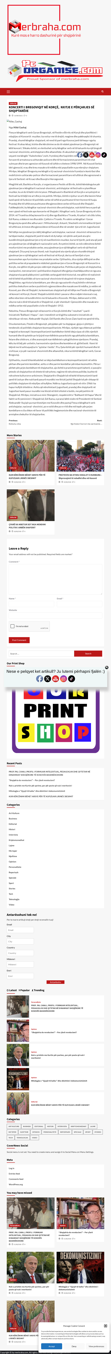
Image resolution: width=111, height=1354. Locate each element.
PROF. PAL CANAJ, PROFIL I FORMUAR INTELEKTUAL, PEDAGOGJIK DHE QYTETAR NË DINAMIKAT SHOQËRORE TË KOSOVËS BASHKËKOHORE (49, 773)
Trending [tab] (38, 990)
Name (12, 598)
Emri (9, 970)
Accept (52, 1346)
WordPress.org (16, 1184)
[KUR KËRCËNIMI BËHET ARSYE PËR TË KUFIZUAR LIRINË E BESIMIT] (31, 456)
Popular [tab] (25, 990)
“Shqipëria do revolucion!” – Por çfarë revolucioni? (32, 780)
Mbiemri (11, 959)
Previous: (15, 422)
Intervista (13, 834)
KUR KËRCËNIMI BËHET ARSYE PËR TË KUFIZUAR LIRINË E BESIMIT (27, 476)
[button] (105, 1326)
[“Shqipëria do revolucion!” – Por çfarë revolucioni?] (18, 1030)
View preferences (96, 1346)
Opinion (12, 861)
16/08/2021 (18, 116)
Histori (12, 829)
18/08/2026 (17, 531)
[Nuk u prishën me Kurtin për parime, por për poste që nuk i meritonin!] (18, 1054)
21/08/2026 (17, 1244)
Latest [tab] (13, 990)
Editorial (13, 103)
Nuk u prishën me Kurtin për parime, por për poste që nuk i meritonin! (40, 785)
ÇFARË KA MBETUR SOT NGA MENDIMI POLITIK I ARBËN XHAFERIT (27, 526)
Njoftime (13, 856)
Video (11, 904)
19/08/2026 (17, 482)
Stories (12, 888)
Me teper (13, 851)
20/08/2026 (67, 1293)
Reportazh (13, 872)
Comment (14, 561)
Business (13, 818)
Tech (11, 894)
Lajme (11, 845)
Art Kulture (14, 813)
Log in (11, 1168)
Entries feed (14, 1173)
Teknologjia (14, 899)
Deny (74, 1346)
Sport (11, 883)
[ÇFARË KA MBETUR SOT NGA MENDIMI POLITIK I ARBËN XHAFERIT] (31, 505)
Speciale (12, 878)
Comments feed (16, 1179)
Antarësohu (55, 982)
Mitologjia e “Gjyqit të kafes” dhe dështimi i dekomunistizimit (37, 791)
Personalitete (15, 867)
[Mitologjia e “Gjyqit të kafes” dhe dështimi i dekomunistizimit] (18, 1078)
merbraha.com (21, 1352)
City (9, 936)
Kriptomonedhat (16, 840)
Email (60, 598)
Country (11, 947)
